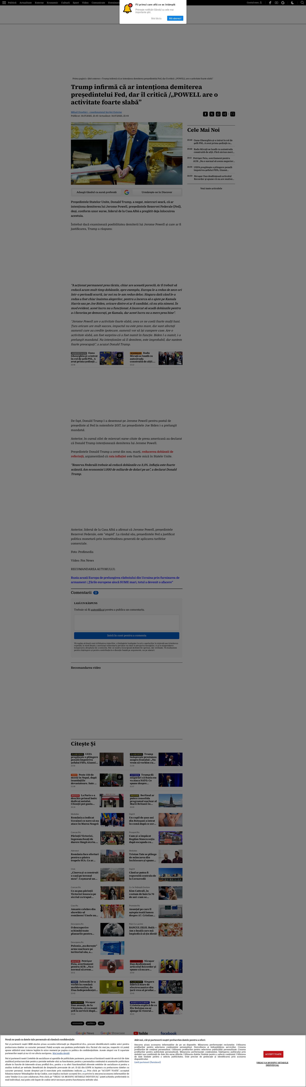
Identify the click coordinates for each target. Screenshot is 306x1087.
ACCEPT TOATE (273, 1054)
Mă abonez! (175, 18)
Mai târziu (156, 18)
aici (84, 1071)
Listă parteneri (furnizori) (147, 1062)
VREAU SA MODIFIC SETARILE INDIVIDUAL (272, 1064)
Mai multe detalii (61, 1053)
